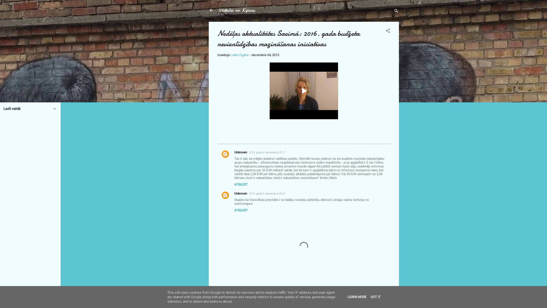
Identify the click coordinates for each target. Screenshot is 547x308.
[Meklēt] (396, 11)
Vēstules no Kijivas (237, 10)
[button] (387, 31)
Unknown (240, 152)
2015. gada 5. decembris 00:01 (267, 193)
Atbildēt (241, 184)
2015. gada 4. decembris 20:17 (267, 152)
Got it (376, 297)
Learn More (357, 297)
